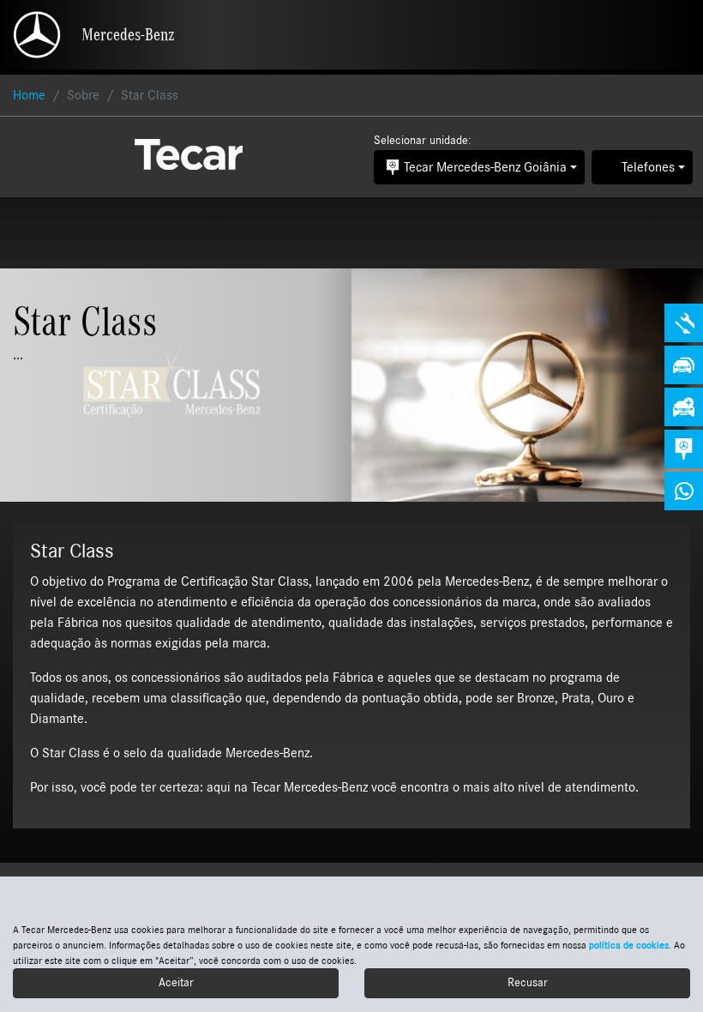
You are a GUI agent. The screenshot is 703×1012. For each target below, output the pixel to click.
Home (29, 95)
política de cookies (629, 945)
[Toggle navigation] (674, 34)
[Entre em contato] (683, 449)
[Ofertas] (683, 365)
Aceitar (176, 983)
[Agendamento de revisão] (683, 323)
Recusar (528, 983)
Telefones (648, 167)
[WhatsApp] (683, 491)
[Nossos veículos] (683, 407)
